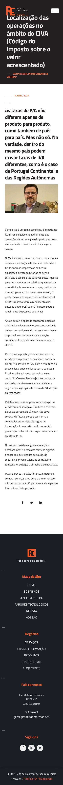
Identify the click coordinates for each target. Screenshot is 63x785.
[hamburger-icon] (55, 10)
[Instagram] (31, 748)
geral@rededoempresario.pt (31, 716)
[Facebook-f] (23, 748)
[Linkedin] (40, 748)
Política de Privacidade (38, 778)
